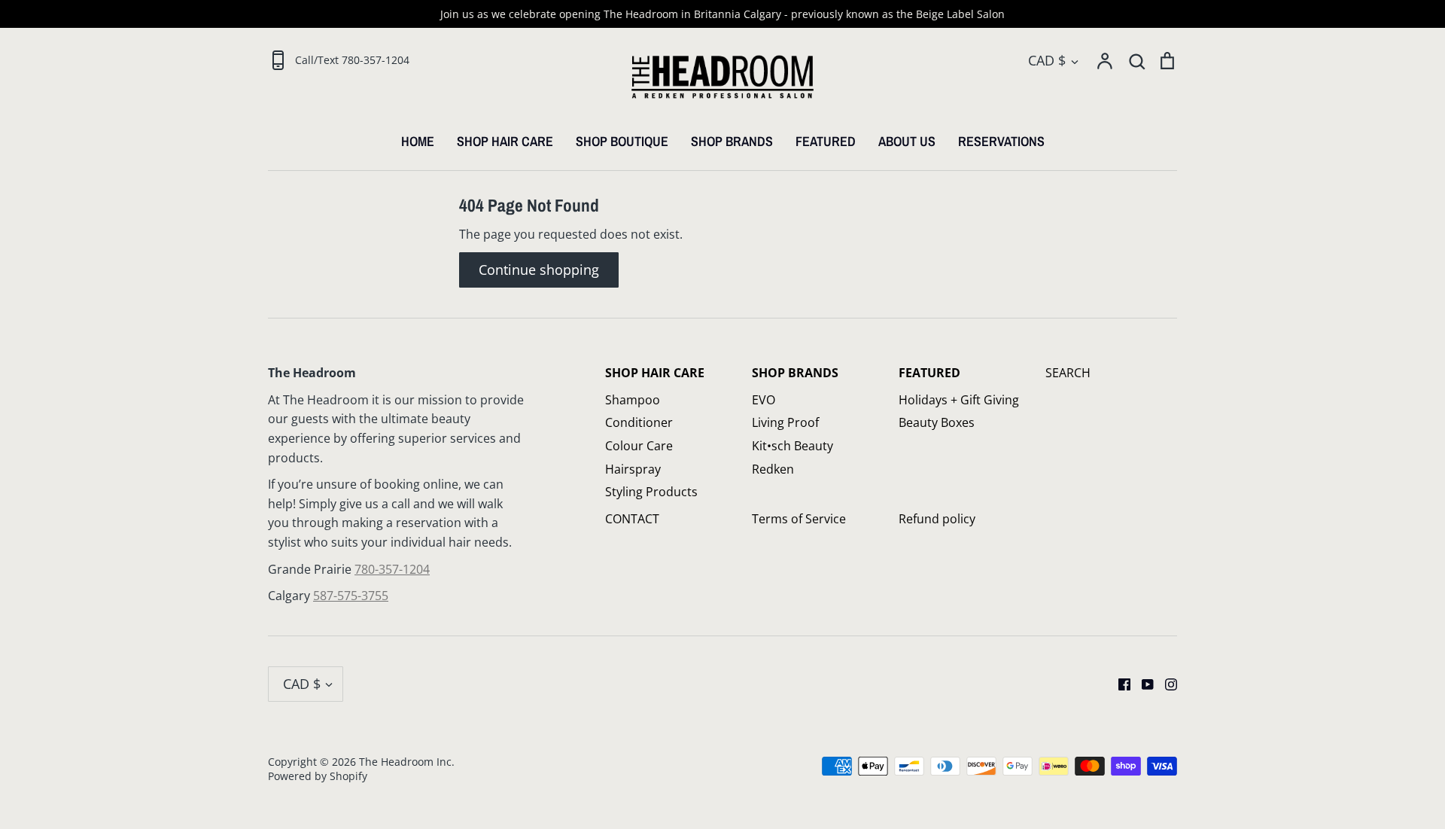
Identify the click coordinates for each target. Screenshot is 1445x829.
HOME (417, 141)
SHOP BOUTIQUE (622, 141)
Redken (773, 469)
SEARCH (1068, 372)
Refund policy (937, 519)
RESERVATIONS (1001, 141)
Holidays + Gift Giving (959, 400)
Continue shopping (539, 270)
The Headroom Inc (405, 761)
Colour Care (639, 445)
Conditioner (639, 422)
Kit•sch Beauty (792, 445)
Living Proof (785, 422)
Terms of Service (799, 519)
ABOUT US (906, 141)
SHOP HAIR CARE (505, 141)
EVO (763, 400)
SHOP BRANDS (732, 141)
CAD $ (1047, 60)
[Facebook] (1118, 683)
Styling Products (651, 491)
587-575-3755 (350, 595)
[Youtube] (1142, 683)
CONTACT (632, 519)
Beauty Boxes (937, 422)
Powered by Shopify (317, 776)
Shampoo (632, 400)
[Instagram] (1165, 683)
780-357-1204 (392, 569)
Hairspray (633, 469)
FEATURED (826, 141)
